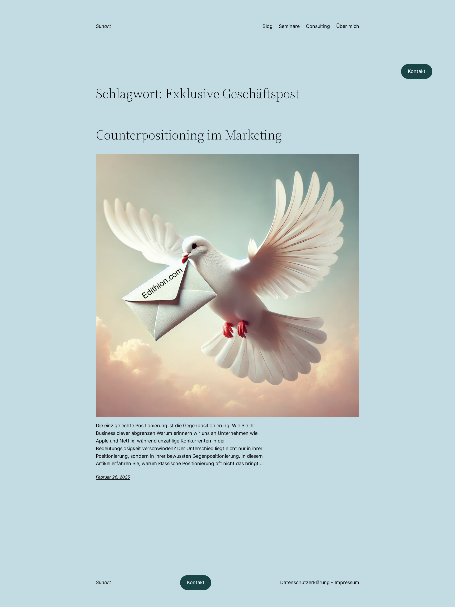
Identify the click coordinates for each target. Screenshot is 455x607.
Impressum (347, 582)
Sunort (103, 26)
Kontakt (417, 71)
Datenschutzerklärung (305, 582)
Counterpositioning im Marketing (189, 135)
